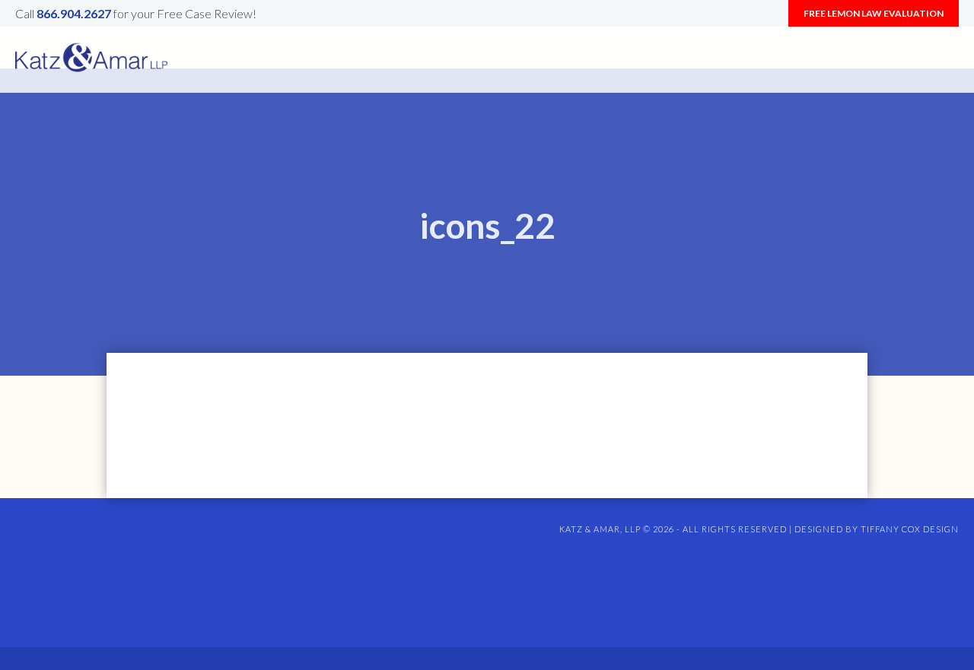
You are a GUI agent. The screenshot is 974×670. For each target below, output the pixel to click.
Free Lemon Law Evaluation (874, 13)
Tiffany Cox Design (910, 529)
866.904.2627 (74, 13)
